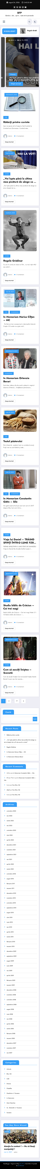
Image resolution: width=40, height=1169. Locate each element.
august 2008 (10, 1009)
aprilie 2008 (10, 1024)
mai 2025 (9, 816)
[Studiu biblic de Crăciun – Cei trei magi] (20, 583)
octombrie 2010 (11, 903)
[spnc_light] (35, 22)
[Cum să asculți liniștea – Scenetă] (20, 648)
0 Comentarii (20, 136)
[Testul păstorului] (20, 421)
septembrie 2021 (11, 855)
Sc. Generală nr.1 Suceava (14, 1108)
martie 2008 (10, 1029)
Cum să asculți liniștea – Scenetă (17, 671)
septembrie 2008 (11, 1005)
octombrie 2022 (11, 830)
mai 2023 (9, 826)
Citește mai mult (9, 142)
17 (16, 701)
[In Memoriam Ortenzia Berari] (20, 358)
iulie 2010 (9, 917)
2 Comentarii (20, 516)
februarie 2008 (11, 1034)
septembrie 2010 (11, 908)
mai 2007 (9, 1053)
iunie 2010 (10, 922)
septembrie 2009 (11, 956)
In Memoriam (14, 312)
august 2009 (10, 961)
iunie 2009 (10, 966)
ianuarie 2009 (11, 985)
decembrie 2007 (11, 1043)
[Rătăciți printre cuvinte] (20, 102)
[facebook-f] (14, 7)
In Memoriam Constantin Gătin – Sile (17, 500)
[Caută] (29, 21)
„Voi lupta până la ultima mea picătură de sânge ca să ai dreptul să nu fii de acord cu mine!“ (19, 180)
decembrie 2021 (11, 845)
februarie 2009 (11, 980)
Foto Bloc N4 (16, 785)
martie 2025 (10, 821)
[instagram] (23, 7)
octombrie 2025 (11, 811)
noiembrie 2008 (11, 995)
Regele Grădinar (20, 31)
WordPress (22, 1163)
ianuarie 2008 (11, 1038)
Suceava (9, 1113)
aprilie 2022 (10, 840)
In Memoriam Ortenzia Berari (16, 379)
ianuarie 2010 (10, 946)
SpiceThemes (21, 1165)
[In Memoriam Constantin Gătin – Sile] (20, 479)
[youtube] (26, 7)
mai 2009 (9, 971)
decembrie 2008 (11, 990)
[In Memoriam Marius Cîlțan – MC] (20, 298)
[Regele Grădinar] (20, 230)
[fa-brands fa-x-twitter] (17, 7)
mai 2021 (9, 859)
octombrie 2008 (11, 1000)
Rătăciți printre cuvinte (16, 122)
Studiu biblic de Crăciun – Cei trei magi (18, 607)
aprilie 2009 (10, 975)
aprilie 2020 (10, 864)
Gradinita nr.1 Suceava (13, 1093)
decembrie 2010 (11, 893)
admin (36, 40)
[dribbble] (20, 7)
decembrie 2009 (11, 951)
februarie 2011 (11, 884)
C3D (6, 117)
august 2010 (10, 913)
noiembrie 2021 (11, 850)
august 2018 (10, 879)
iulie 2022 (10, 835)
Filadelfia (9, 1088)
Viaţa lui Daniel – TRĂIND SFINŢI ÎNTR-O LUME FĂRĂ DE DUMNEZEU (19, 541)
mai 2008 (9, 1019)
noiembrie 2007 (11, 1048)
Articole (9, 1069)
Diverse (7, 174)
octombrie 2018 (11, 874)
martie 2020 (10, 869)
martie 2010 (10, 937)
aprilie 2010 (10, 932)
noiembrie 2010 (11, 898)
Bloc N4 (9, 1074)
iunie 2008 (10, 1014)
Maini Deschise (11, 1103)
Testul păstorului (12, 441)
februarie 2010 (11, 942)
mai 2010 (9, 927)
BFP (19, 13)
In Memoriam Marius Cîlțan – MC (18, 318)
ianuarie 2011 (10, 888)
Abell (8, 790)
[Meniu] (3, 21)
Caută (8, 712)
